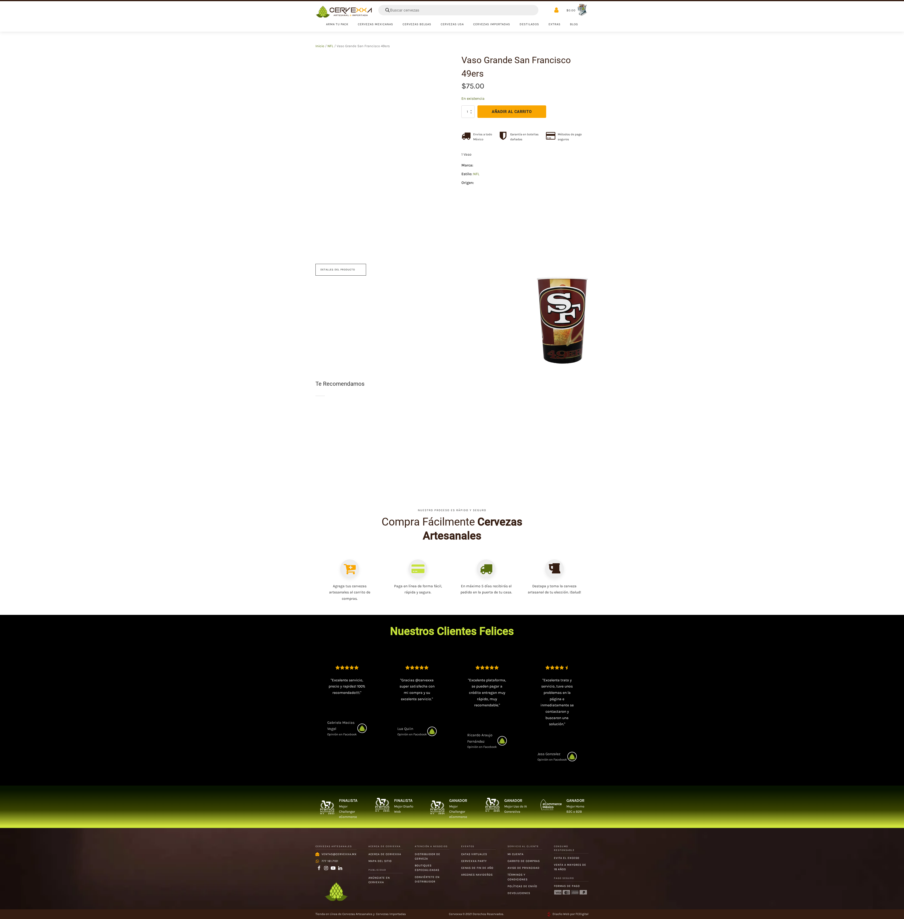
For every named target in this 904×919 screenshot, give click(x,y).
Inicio (319, 46)
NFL (330, 46)
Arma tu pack (337, 24)
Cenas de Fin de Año (477, 867)
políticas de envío (522, 886)
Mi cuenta (516, 854)
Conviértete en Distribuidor (427, 879)
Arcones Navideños (477, 874)
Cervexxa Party (474, 861)
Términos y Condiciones (518, 877)
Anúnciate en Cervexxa (379, 880)
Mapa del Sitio (380, 861)
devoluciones (519, 893)
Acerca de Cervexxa (384, 854)
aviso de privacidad (524, 867)
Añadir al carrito (512, 111)
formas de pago (567, 886)
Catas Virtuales (474, 854)
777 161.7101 (330, 861)
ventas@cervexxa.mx (339, 854)
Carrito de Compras (524, 861)
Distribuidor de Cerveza (427, 856)
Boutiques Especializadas (427, 868)
